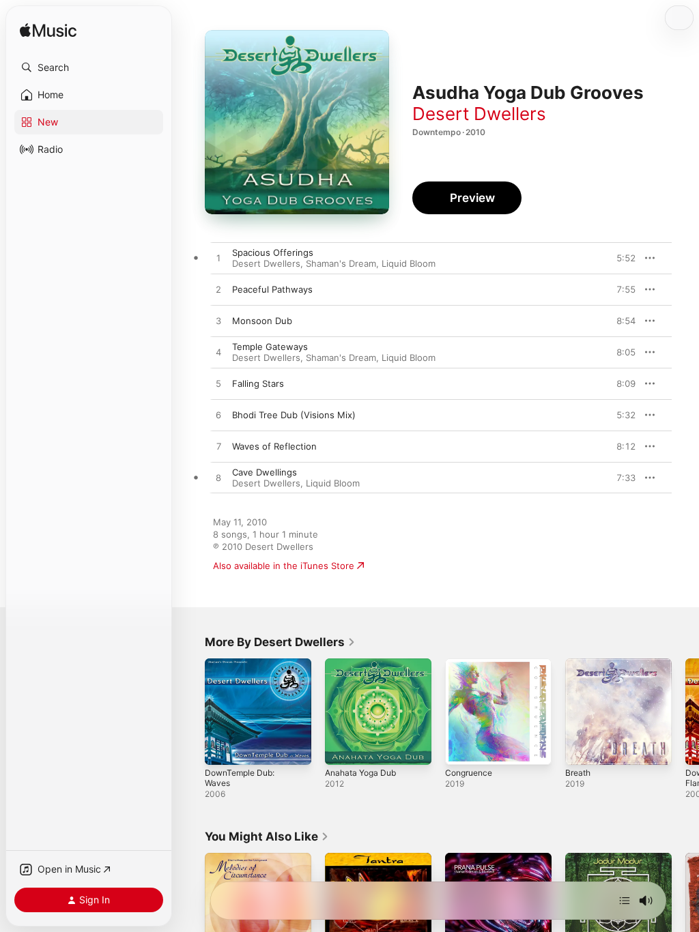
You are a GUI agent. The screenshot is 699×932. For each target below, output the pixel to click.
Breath (577, 773)
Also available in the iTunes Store (283, 565)
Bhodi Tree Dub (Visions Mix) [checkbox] (294, 414)
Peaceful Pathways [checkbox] (272, 289)
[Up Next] (624, 900)
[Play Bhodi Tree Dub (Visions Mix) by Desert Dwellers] (218, 415)
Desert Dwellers (479, 113)
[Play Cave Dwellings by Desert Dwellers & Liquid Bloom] (218, 478)
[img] (48, 31)
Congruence (468, 773)
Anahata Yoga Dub (360, 773)
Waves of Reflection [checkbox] (274, 446)
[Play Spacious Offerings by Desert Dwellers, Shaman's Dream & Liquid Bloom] (218, 258)
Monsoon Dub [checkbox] (262, 320)
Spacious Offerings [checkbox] (272, 252)
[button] (88, 67)
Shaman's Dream (341, 263)
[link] (280, 642)
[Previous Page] (191, 711)
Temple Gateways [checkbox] (270, 346)
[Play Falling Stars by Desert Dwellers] (218, 384)
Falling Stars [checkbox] (258, 383)
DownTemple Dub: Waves (239, 778)
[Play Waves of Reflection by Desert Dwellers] (218, 447)
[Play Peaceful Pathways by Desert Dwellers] (218, 290)
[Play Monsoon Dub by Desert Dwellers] (218, 321)
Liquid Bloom (409, 263)
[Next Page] (685, 711)
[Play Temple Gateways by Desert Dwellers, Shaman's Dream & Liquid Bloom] (218, 353)
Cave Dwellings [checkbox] (264, 472)
